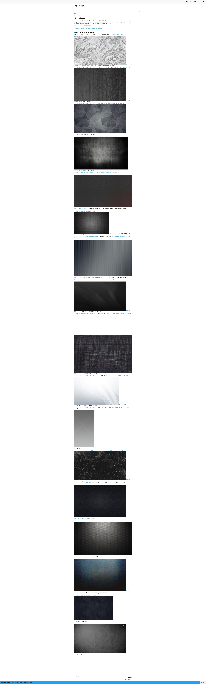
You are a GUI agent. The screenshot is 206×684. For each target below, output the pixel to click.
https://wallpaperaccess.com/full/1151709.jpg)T (84, 593)
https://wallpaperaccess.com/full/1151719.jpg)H (84, 623)
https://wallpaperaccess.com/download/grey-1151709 (85, 595)
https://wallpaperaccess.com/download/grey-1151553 (117, 136)
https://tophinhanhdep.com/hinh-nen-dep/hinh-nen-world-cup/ (89, 28)
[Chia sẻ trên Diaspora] (130, 677)
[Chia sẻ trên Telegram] (131, 677)
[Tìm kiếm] (199, 1)
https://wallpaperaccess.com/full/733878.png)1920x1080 (85, 236)
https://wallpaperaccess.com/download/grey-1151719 (117, 623)
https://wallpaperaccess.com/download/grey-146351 (85, 484)
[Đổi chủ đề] (201, 1)
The (190, 1)
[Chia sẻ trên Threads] (128, 677)
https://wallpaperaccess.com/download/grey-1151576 (85, 211)
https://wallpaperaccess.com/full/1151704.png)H (84, 557)
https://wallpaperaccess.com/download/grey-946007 (111, 172)
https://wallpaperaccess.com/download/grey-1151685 (117, 520)
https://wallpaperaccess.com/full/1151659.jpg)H (84, 375)
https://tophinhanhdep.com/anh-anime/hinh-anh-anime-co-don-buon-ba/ (91, 29)
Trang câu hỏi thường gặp (119, 34)
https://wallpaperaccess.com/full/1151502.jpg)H (84, 103)
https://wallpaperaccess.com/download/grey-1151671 (117, 450)
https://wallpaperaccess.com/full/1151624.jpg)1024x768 (86, 279)
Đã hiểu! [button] (202, 682)
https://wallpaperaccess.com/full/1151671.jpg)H (84, 450)
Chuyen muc (194, 1)
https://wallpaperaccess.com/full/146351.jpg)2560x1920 (85, 482)
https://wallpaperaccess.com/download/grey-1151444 (119, 67)
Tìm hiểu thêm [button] (29, 682)
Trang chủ (130, 679)
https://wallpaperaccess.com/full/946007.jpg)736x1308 (85, 172)
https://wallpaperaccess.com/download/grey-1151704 (118, 557)
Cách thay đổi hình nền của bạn (140, 11)
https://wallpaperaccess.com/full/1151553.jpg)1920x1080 (85, 136)
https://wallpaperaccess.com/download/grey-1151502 (117, 103)
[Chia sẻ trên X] (127, 677)
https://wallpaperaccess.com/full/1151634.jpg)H (84, 313)
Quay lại (126, 679)
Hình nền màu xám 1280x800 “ (115, 233)
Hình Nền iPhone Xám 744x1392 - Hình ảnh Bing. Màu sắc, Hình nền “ (108, 447)
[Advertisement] (103, 9)
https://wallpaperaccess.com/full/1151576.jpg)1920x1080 (85, 210)
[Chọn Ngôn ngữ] (203, 1)
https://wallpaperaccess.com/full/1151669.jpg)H (84, 407)
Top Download (78, 13)
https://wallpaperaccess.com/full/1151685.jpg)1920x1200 (85, 520)
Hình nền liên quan (78, 25)
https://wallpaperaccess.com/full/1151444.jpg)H (84, 67)
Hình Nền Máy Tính (87, 13)
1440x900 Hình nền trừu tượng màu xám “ (121, 620)
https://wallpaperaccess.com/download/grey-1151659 (117, 375)
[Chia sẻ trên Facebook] (129, 677)
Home (187, 1)
